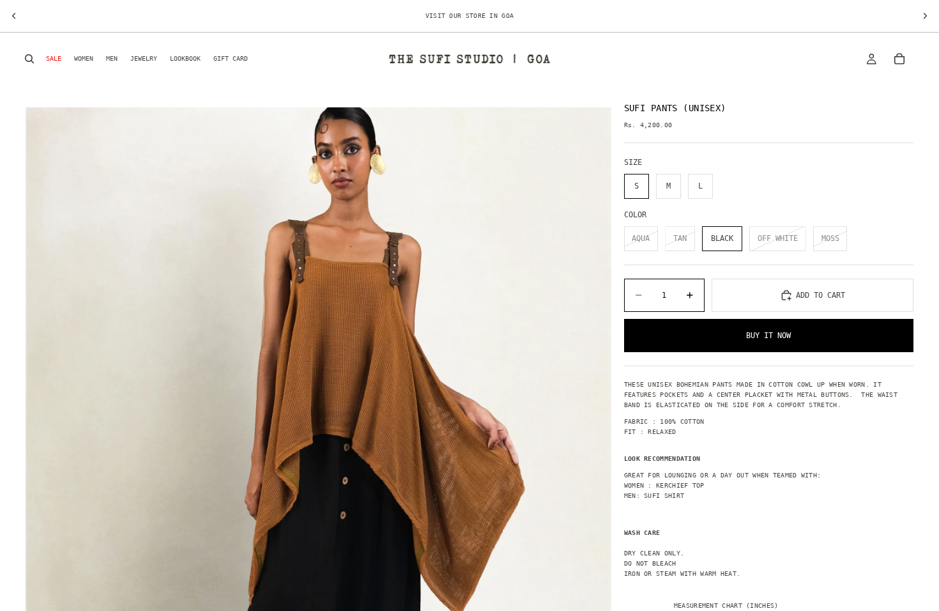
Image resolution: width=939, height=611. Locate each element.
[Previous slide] (14, 16)
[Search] (29, 59)
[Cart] (899, 59)
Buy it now (768, 335)
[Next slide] (925, 16)
